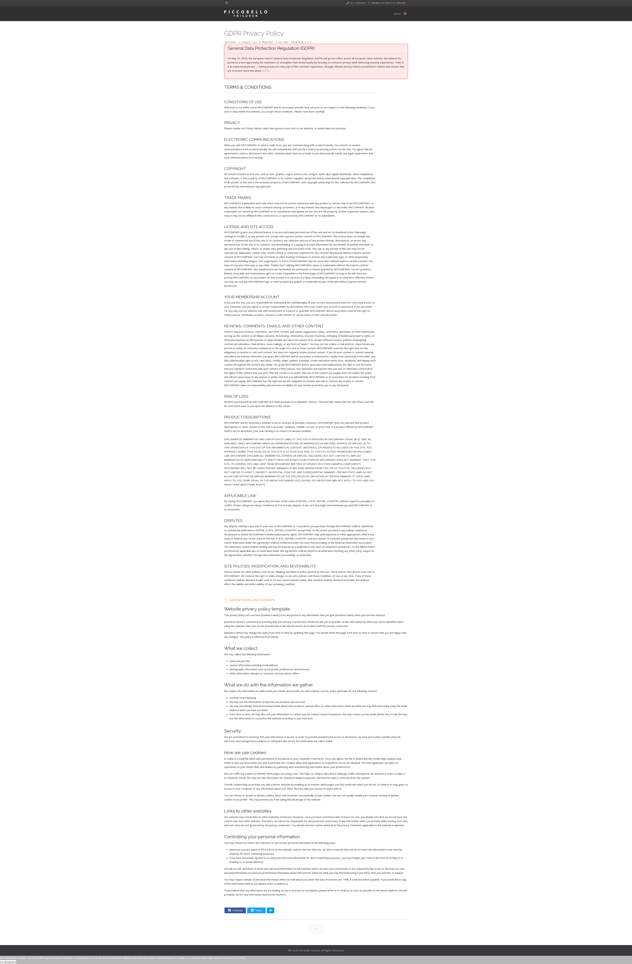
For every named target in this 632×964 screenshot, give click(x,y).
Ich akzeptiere (8, 962)
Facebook (237, 910)
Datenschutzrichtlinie (234, 957)
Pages (254, 42)
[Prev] (316, 929)
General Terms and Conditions (252, 600)
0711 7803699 (357, 2)
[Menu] (405, 13)
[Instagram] (226, 2)
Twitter (258, 910)
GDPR (265, 70)
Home (397, 13)
